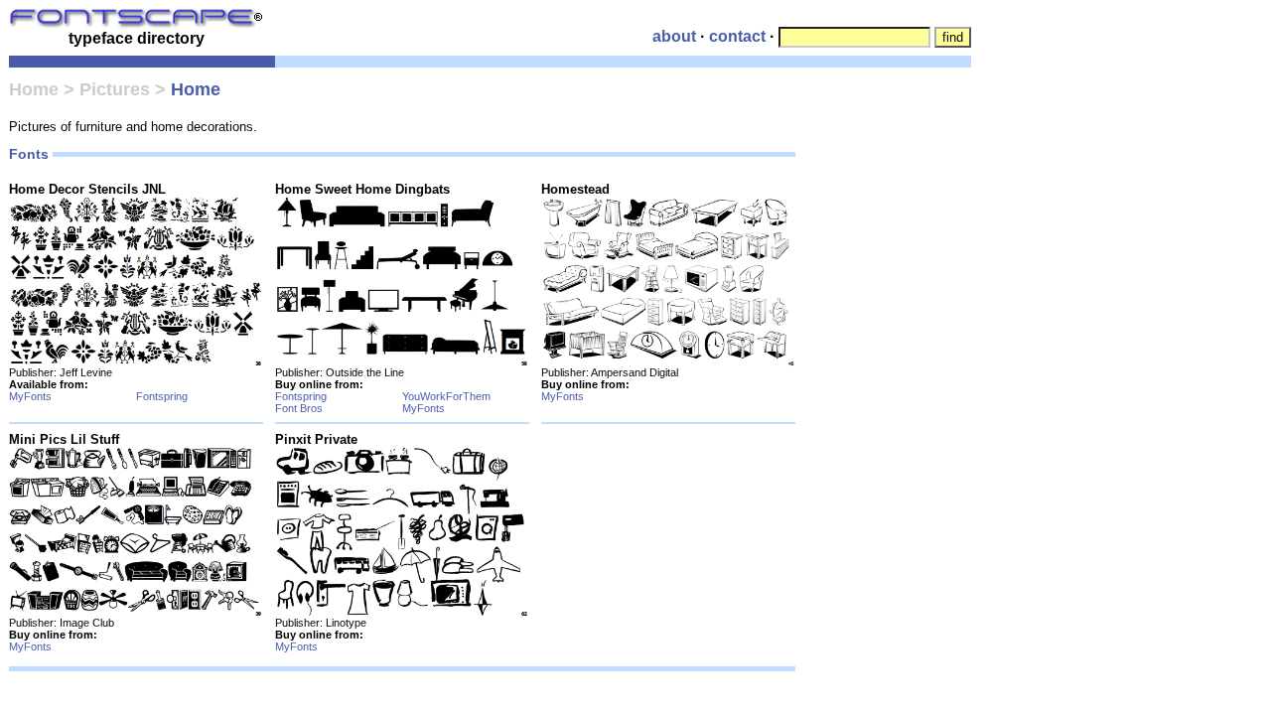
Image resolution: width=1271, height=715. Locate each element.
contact (737, 36)
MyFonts (30, 396)
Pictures (114, 89)
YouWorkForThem (446, 396)
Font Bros (299, 408)
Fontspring (162, 396)
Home (34, 89)
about (674, 36)
